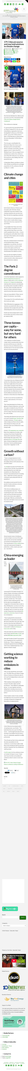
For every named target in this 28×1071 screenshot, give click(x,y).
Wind (18, 791)
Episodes (6, 1062)
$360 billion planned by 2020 (14, 635)
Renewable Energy (9, 52)
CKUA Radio (5, 1037)
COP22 (4, 788)
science (8, 791)
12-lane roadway (17, 543)
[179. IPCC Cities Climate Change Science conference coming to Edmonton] (14, 763)
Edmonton (10, 788)
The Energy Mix (5, 1035)
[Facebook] (10, 59)
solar (13, 791)
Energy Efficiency (9, 51)
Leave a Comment (9, 54)
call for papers (8, 752)
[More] (18, 61)
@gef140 (8, 1057)
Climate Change (8, 50)
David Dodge (8, 1056)
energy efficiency (18, 788)
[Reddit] (6, 61)
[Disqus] (14, 813)
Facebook (4, 1049)
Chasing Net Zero (19, 1062)
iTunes (10, 1046)
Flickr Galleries (5, 1047)
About (17, 1063)
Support (22, 1063)
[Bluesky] (14, 59)
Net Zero (16, 51)
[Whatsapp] (14, 61)
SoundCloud (5, 1046)
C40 (7, 466)
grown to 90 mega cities (14, 439)
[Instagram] (10, 61)
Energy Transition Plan (18, 418)
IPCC (4, 791)
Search (3, 914)
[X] (18, 59)
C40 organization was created (15, 430)
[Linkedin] (6, 59)
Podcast (11, 1062)
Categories (4, 923)
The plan (16, 420)
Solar (15, 52)
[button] (24, 9)
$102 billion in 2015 (17, 633)
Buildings (15, 50)
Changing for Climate (9, 1063)
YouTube (4, 1044)
